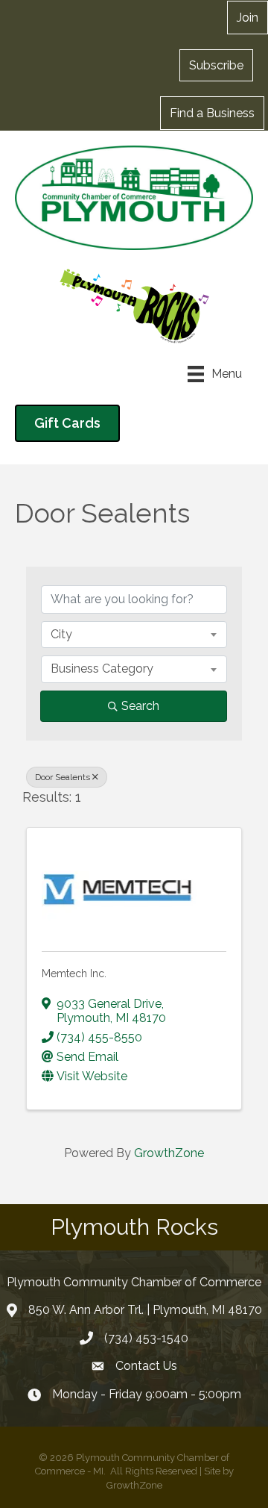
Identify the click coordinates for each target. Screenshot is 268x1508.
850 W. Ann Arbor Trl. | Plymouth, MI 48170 (145, 1310)
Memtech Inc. (74, 973)
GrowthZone (169, 1153)
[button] (216, 65)
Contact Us (146, 1366)
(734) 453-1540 (146, 1338)
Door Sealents (62, 777)
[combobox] (134, 634)
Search (140, 706)
